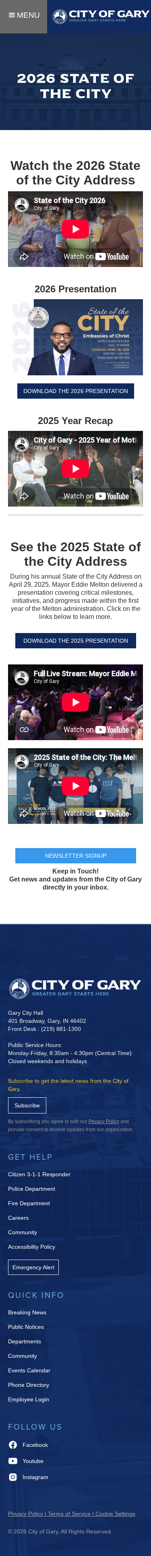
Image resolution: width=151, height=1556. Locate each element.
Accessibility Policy (31, 1247)
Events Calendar (29, 1370)
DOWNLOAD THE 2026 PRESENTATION (75, 391)
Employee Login (28, 1399)
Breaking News (27, 1312)
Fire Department (29, 1203)
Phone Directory (28, 1385)
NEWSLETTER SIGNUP (75, 855)
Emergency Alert (33, 1267)
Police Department (31, 1189)
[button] (23, 16)
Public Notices (26, 1327)
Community (22, 1232)
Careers (18, 1218)
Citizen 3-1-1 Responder (39, 1174)
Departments (24, 1341)
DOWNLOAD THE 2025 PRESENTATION (75, 640)
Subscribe (27, 1105)
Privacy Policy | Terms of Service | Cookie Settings (71, 1513)
